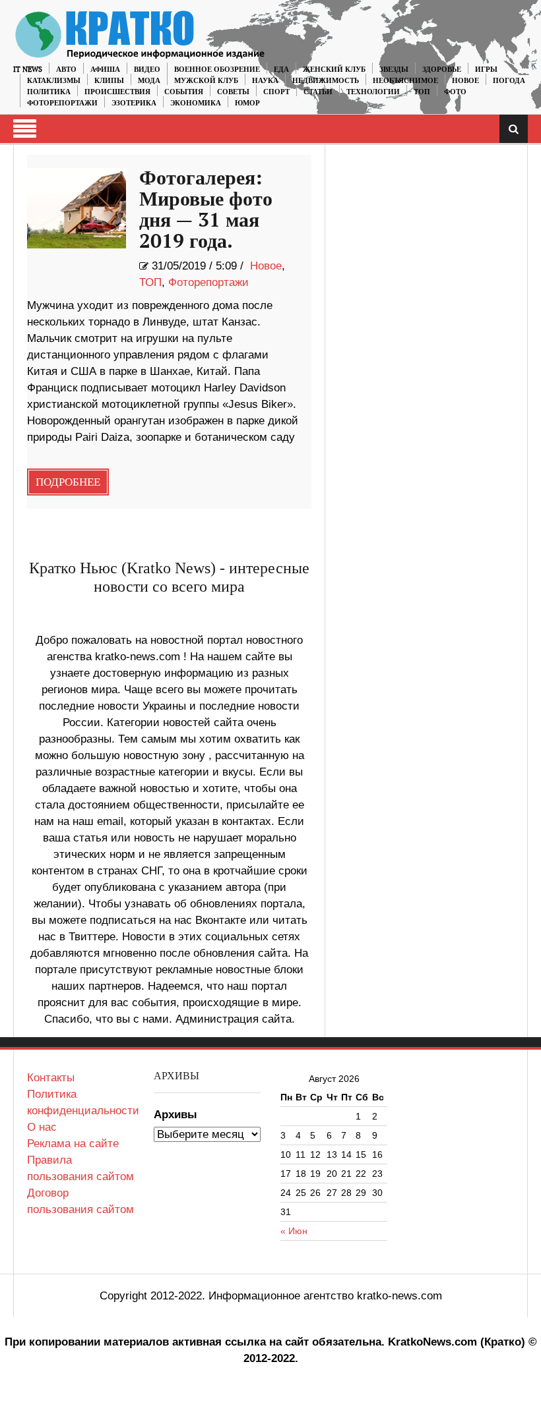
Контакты (51, 1077)
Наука (265, 80)
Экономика (195, 103)
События (183, 92)
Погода (509, 80)
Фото (455, 92)
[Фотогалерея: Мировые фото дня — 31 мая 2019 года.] (76, 208)
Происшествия (117, 92)
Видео (147, 69)
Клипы (109, 80)
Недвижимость (325, 80)
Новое (465, 80)
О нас (42, 1127)
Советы (233, 92)
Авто (66, 69)
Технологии (373, 92)
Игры (486, 69)
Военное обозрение (217, 69)
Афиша (105, 69)
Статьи (318, 92)
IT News (27, 69)
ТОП (422, 92)
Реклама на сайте (73, 1143)
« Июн (293, 1231)
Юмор (247, 103)
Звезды (393, 69)
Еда (281, 69)
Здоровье (441, 69)
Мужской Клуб (206, 80)
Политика (49, 92)
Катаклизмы (53, 80)
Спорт (276, 92)
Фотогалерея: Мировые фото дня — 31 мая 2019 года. (205, 210)
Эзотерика (133, 103)
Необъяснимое (405, 80)
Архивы (175, 1114)
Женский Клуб (334, 69)
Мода (149, 80)
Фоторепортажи (62, 103)
